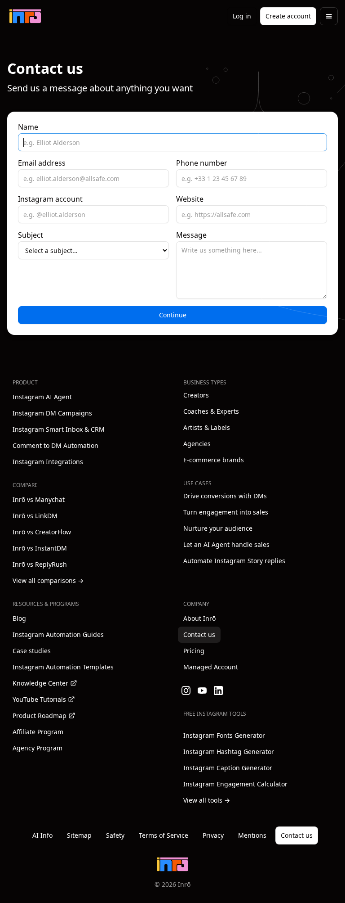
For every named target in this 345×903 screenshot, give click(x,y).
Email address (42, 162)
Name (28, 126)
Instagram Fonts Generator (224, 735)
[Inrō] (25, 16)
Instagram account (50, 198)
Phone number (201, 162)
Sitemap (79, 835)
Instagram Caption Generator (227, 767)
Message (191, 234)
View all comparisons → (48, 580)
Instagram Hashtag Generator (228, 751)
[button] (329, 16)
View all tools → (206, 800)
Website (189, 198)
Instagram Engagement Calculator (235, 784)
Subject (30, 234)
